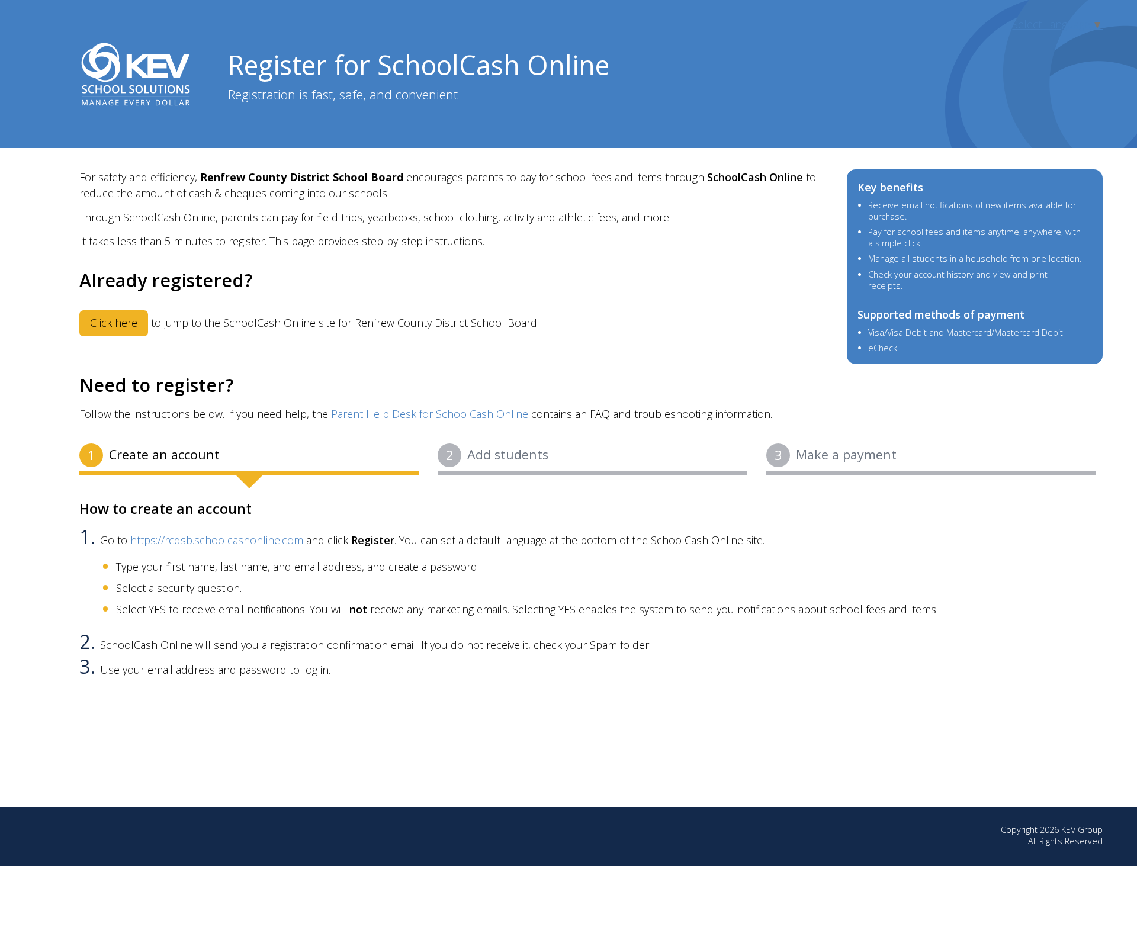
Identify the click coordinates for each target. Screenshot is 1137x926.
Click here (113, 323)
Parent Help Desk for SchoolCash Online (429, 414)
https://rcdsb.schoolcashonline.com (216, 540)
